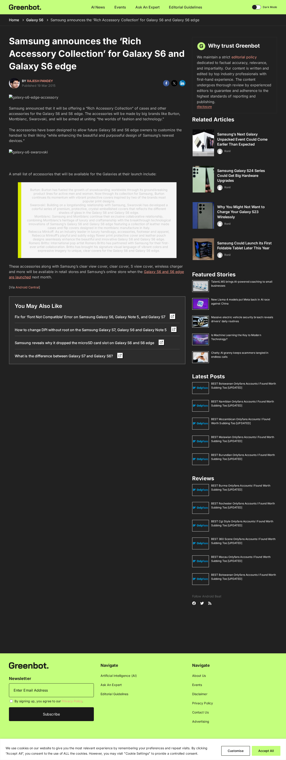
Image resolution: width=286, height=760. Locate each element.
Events (120, 7)
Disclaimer (199, 694)
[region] (143, 749)
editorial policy (244, 57)
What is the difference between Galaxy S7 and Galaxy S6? (64, 356)
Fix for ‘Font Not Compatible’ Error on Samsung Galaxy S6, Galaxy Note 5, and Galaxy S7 (90, 317)
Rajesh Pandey (40, 81)
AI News (98, 7)
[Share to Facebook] (166, 83)
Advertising (200, 721)
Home (14, 20)
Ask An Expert (147, 7)
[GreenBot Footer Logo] (28, 665)
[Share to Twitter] (174, 83)
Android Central (27, 287)
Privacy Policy (72, 701)
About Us (199, 675)
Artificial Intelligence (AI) (119, 675)
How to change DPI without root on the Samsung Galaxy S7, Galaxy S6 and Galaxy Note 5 (91, 330)
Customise (236, 751)
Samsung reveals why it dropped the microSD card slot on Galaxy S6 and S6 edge (85, 343)
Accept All (266, 751)
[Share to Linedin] (182, 83)
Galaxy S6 (34, 20)
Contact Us (200, 712)
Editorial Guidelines (185, 7)
